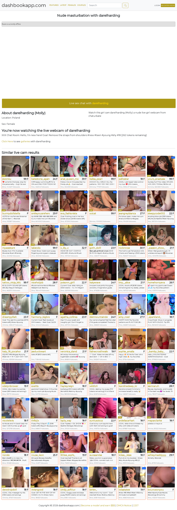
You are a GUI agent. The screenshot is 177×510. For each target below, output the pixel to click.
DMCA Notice (124, 505)
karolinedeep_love (128, 386)
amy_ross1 (124, 317)
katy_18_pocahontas (11, 351)
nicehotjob (37, 282)
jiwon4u (6, 179)
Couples (81, 5)
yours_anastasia (156, 179)
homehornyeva (156, 282)
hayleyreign (67, 386)
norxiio (6, 455)
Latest (63, 5)
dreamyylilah (9, 317)
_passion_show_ (156, 248)
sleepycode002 (156, 213)
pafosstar (124, 179)
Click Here (7, 141)
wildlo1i (93, 386)
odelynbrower (10, 386)
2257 (136, 505)
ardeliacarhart (126, 420)
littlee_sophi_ (68, 455)
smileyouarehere (40, 213)
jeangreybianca (127, 213)
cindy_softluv (68, 489)
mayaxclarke (155, 420)
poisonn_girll (68, 282)
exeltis (34, 386)
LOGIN (157, 5)
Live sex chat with (88, 103)
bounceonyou (156, 489)
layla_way (66, 420)
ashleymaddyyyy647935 (157, 455)
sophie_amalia (126, 351)
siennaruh (153, 386)
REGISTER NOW (168, 5)
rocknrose (124, 248)
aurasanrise (96, 455)
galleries (25, 141)
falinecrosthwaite (99, 351)
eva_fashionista (69, 213)
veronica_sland (69, 351)
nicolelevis (8, 420)
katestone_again (40, 179)
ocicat (93, 213)
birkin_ (93, 489)
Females (72, 5)
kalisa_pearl (96, 179)
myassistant (8, 248)
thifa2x (35, 420)
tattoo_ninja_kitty (11, 282)
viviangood (37, 489)
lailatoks (35, 248)
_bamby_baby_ (156, 351)
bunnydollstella (11, 213)
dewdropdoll (9, 489)
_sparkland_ (154, 317)
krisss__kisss (125, 455)
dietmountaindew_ (99, 317)
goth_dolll (95, 248)
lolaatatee (124, 489)
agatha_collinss (69, 317)
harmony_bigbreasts (40, 317)
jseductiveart (38, 351)
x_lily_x (65, 248)
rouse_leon (37, 455)
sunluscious (96, 420)
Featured (54, 5)
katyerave (95, 282)
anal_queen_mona (70, 179)
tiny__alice (124, 282)
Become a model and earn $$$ (98, 505)
